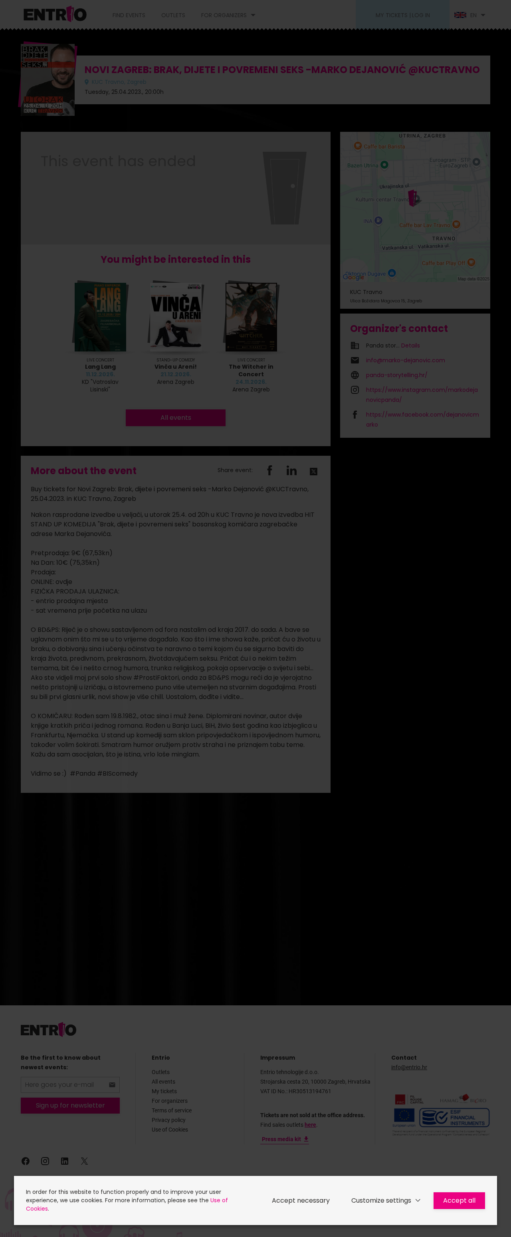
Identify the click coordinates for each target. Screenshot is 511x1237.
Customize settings (381, 1200)
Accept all (459, 1200)
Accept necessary (301, 1200)
